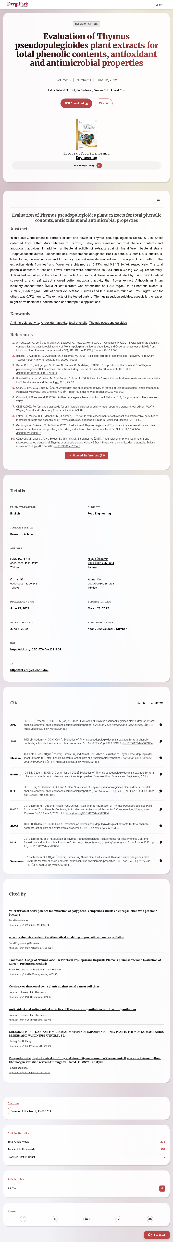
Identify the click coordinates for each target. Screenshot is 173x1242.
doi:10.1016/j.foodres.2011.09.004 (98, 350)
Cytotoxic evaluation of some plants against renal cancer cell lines (54, 986)
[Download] (162, 1188)
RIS (143, 703)
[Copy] (160, 725)
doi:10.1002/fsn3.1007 (28, 433)
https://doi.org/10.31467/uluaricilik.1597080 (30, 1046)
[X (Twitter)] (55, 1219)
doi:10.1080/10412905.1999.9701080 (36, 373)
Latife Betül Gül (58, 90)
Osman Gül (101, 90)
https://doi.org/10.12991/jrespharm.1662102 (30, 1019)
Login (159, 4)
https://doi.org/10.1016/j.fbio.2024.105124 (29, 925)
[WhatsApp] (118, 1219)
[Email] (150, 1219)
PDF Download (74, 103)
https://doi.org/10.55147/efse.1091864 (35, 649)
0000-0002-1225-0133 (101, 583)
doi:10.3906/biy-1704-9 (67, 446)
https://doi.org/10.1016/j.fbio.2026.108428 (29, 1072)
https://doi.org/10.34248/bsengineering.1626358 (33, 974)
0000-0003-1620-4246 (23, 583)
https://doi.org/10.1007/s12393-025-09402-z (31, 948)
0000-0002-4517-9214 (101, 563)
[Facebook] (23, 1219)
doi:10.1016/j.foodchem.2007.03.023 (103, 391)
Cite (101, 103)
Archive (13, 1103)
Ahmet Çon (117, 90)
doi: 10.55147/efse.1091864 (39, 795)
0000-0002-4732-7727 (24, 563)
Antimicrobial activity (24, 322)
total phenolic (78, 322)
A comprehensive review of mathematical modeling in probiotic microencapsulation (66, 937)
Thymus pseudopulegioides (108, 322)
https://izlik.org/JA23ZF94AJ (29, 670)
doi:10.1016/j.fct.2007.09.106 (62, 359)
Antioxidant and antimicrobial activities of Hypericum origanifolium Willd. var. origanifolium (72, 1009)
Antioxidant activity (54, 322)
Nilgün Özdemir (81, 90)
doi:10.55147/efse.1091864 (137, 743)
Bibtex (158, 703)
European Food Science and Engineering (87, 155)
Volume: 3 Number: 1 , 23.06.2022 (31, 1111)
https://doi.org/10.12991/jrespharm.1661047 (30, 997)
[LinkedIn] (86, 1219)
